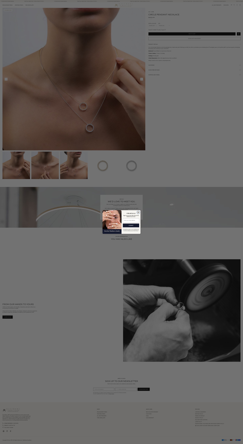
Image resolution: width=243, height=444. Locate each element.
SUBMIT (131, 225)
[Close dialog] (138, 212)
